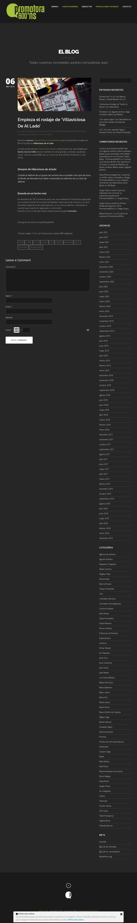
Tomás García (105, 806)
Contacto (126, 6)
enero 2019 (104, 370)
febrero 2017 (105, 484)
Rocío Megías (105, 776)
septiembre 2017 (106, 449)
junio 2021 (103, 237)
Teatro (102, 796)
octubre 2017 (105, 444)
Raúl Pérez (103, 766)
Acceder (102, 841)
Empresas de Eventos (108, 633)
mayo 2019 (104, 350)
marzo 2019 (104, 360)
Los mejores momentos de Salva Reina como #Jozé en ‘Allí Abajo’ (113, 183)
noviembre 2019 (106, 321)
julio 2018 (103, 400)
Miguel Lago (104, 717)
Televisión (103, 801)
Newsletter (87, 6)
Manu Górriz (104, 692)
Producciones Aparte (47, 149)
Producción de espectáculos (111, 741)
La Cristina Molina (107, 677)
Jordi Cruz (103, 658)
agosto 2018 (104, 395)
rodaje (77, 242)
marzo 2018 (104, 420)
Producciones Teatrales (107, 6)
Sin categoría (104, 791)
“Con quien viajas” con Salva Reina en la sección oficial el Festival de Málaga (115, 122)
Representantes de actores (111, 771)
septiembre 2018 (106, 390)
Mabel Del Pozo (106, 682)
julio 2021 (103, 232)
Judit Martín (104, 672)
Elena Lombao (105, 628)
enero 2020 (104, 311)
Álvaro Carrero (105, 569)
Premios (102, 737)
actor (21, 242)
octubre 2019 (105, 326)
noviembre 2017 (106, 439)
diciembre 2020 (106, 267)
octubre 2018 (105, 385)
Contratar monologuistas (110, 603)
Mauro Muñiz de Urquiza (110, 712)
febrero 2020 (105, 306)
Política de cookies (76, 920)
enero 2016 (104, 533)
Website (9, 317)
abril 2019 (103, 355)
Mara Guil (103, 697)
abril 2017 (103, 474)
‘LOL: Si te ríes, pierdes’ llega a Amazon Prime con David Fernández (115, 131)
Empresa (55, 6)
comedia (59, 242)
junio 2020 (103, 291)
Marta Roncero (105, 213)
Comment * (11, 267)
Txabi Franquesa (106, 815)
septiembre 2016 (106, 498)
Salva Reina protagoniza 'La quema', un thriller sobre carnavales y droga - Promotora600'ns (115, 177)
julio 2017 (103, 459)
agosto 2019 (104, 336)
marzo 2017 (104, 479)
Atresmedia (104, 579)
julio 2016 (103, 508)
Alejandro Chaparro (107, 564)
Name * (9, 296)
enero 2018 (104, 429)
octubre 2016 (105, 493)
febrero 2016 (105, 528)
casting (44, 242)
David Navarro (105, 623)
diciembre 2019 (106, 316)
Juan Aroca (103, 667)
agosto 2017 (104, 454)
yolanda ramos (36, 247)
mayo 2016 (104, 518)
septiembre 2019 (106, 331)
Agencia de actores (38, 131)
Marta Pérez (104, 707)
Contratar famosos (57, 131)
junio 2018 (103, 405)
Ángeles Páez (105, 574)
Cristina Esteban (106, 608)
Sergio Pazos (123, 198)
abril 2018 (103, 415)
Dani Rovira (104, 613)
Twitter (35, 233)
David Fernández (106, 618)
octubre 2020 (105, 276)
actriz (36, 242)
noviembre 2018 (106, 380)
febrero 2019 (105, 365)
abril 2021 (103, 247)
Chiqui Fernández (106, 589)
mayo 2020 (104, 296)
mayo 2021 (104, 242)
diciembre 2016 (106, 489)
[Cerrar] (121, 914)
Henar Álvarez (105, 648)
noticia (30, 211)
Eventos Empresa (70, 6)
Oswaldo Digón (105, 727)
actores (28, 242)
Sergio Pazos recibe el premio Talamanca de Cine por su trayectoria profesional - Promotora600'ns (112, 194)
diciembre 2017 (106, 434)
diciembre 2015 (106, 538)
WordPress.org (105, 856)
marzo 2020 (104, 301)
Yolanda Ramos (44, 135)
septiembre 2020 (106, 281)
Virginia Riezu (104, 820)
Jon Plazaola (104, 653)
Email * (9, 306)
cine (51, 242)
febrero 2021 (105, 257)
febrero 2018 (105, 424)
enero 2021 (104, 262)
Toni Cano (103, 811)
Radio (101, 756)
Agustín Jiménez (106, 559)
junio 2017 (103, 464)
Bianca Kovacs (105, 584)
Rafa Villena (104, 761)
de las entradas (108, 846)
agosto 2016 (104, 503)
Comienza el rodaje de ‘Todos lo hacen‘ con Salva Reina (113, 105)
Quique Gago (105, 751)
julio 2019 (103, 341)
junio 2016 (103, 513)
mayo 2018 (104, 410)
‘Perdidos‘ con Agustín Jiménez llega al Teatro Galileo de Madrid (114, 113)
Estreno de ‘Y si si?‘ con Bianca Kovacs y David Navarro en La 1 (112, 98)
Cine (101, 593)
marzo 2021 (104, 252)
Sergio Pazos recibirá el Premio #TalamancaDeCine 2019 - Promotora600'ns (112, 206)
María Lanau (104, 702)
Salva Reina (31, 135)
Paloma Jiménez (106, 732)
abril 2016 (103, 523)
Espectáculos (105, 638)
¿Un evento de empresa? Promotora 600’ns (113, 214)
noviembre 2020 (106, 272)
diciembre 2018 (106, 375)
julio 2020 (103, 286)
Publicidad (103, 746)
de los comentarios (109, 851)
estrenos (103, 643)
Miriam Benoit (105, 722)
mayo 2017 (104, 469)
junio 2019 (103, 346)
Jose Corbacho (105, 663)
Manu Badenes (105, 687)
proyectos (68, 242)
